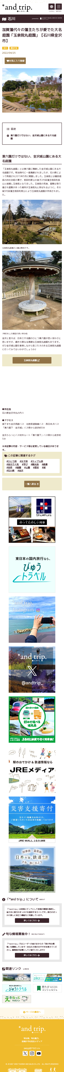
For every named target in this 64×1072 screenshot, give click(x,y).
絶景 (45, 464)
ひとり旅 (12, 461)
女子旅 (24, 461)
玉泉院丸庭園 (30, 360)
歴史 (36, 467)
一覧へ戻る (30, 483)
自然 (10, 467)
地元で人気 (13, 464)
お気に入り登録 (16, 60)
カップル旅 (37, 461)
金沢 (21, 470)
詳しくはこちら (30, 920)
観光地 (35, 464)
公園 (28, 467)
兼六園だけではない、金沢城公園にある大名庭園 (33, 137)
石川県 (11, 470)
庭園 (19, 467)
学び (25, 464)
